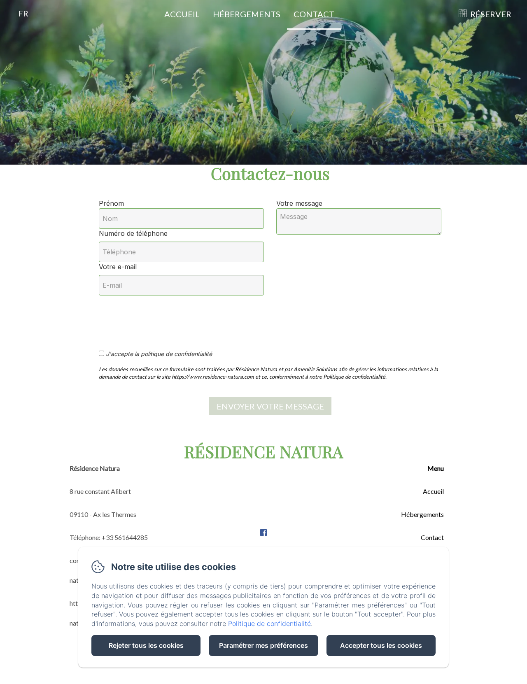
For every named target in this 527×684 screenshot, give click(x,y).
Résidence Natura (263, 451)
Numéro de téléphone (133, 233)
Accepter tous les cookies (381, 645)
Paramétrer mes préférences (263, 645)
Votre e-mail (118, 267)
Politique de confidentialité (269, 623)
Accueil (182, 14)
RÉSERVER (490, 14)
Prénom (111, 203)
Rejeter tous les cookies (146, 645)
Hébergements (246, 14)
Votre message (299, 203)
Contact (314, 14)
